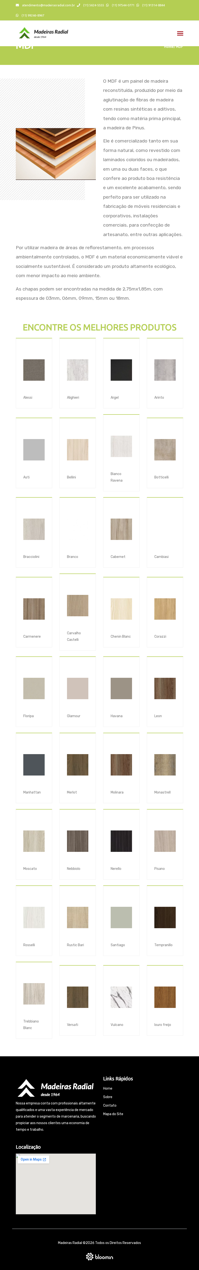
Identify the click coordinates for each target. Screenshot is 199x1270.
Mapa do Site (113, 1114)
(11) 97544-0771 (122, 5)
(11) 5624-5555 (93, 5)
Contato (109, 1105)
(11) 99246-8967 (32, 15)
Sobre (107, 1097)
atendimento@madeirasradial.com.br (48, 5)
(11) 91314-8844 (153, 5)
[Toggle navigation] (180, 33)
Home (169, 47)
